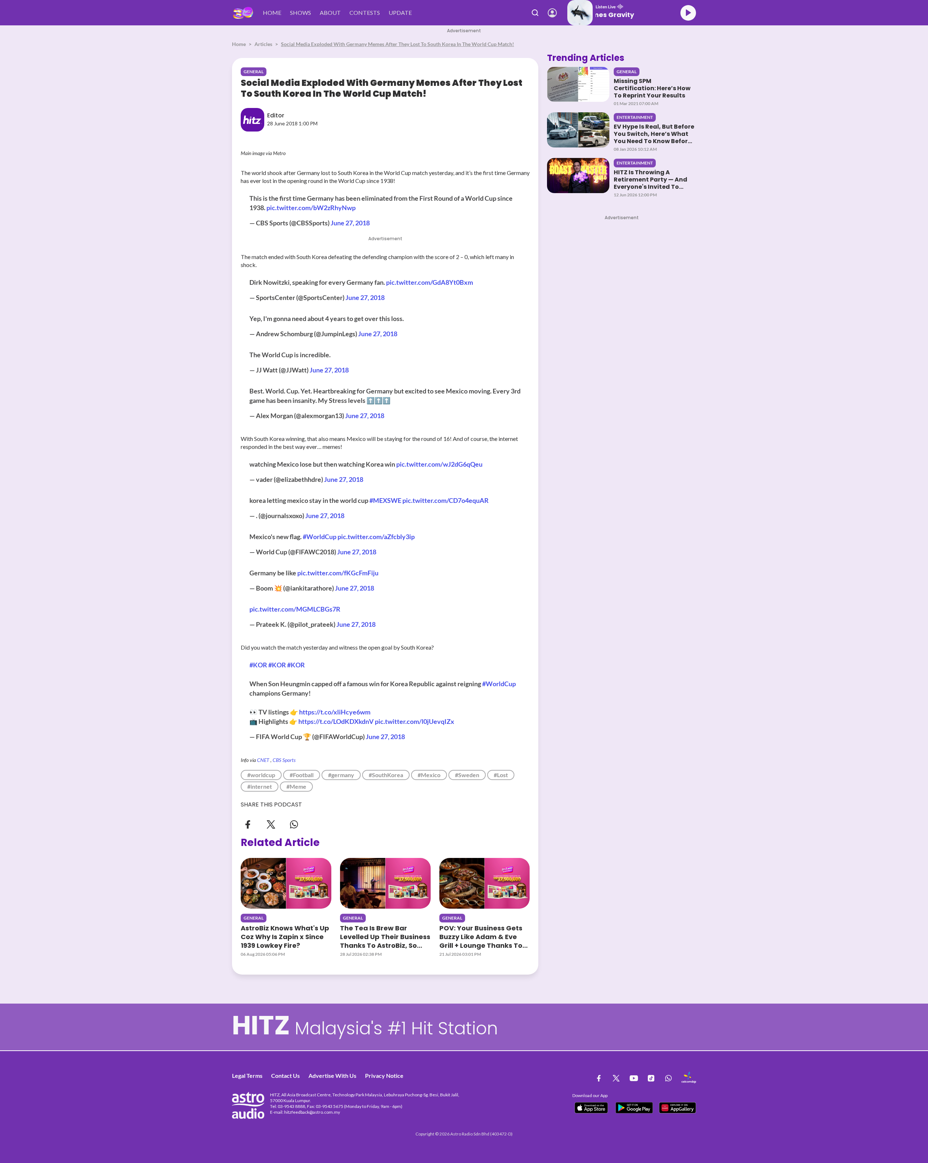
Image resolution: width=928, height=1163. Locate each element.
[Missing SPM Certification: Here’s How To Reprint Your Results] (578, 84)
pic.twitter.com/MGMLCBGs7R (294, 609)
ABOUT (330, 12)
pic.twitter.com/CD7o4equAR (445, 500)
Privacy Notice (384, 1075)
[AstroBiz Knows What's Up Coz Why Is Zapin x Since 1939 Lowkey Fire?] (286, 883)
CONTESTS (364, 12)
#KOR (258, 665)
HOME (272, 12)
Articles (263, 44)
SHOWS (300, 12)
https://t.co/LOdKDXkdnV (336, 721)
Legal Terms (247, 1075)
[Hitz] (243, 13)
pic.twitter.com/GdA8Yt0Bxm (429, 282)
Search (535, 12)
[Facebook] (248, 824)
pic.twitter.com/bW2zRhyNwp (311, 208)
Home (239, 44)
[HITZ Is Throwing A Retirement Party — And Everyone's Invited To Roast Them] (578, 175)
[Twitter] (271, 824)
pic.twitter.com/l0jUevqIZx (414, 721)
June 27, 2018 (350, 223)
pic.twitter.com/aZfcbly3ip (376, 537)
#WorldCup (319, 537)
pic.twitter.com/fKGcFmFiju (337, 573)
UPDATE (400, 12)
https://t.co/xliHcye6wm (334, 712)
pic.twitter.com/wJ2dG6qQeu (439, 464)
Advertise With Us (332, 1075)
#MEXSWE (385, 500)
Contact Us (285, 1075)
